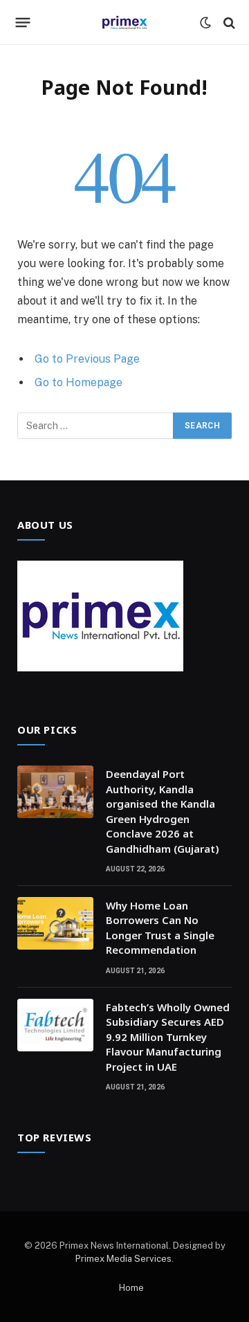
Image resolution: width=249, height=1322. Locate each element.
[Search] (228, 22)
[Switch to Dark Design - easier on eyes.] (205, 23)
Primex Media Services (123, 1258)
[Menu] (23, 22)
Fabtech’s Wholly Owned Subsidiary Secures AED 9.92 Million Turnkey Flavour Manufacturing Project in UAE (168, 1037)
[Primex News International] (124, 22)
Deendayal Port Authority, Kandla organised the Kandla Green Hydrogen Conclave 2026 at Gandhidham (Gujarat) (162, 811)
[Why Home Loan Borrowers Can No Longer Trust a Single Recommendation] (55, 923)
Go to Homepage (78, 382)
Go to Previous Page (87, 358)
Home (131, 1288)
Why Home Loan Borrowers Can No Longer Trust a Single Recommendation (160, 927)
